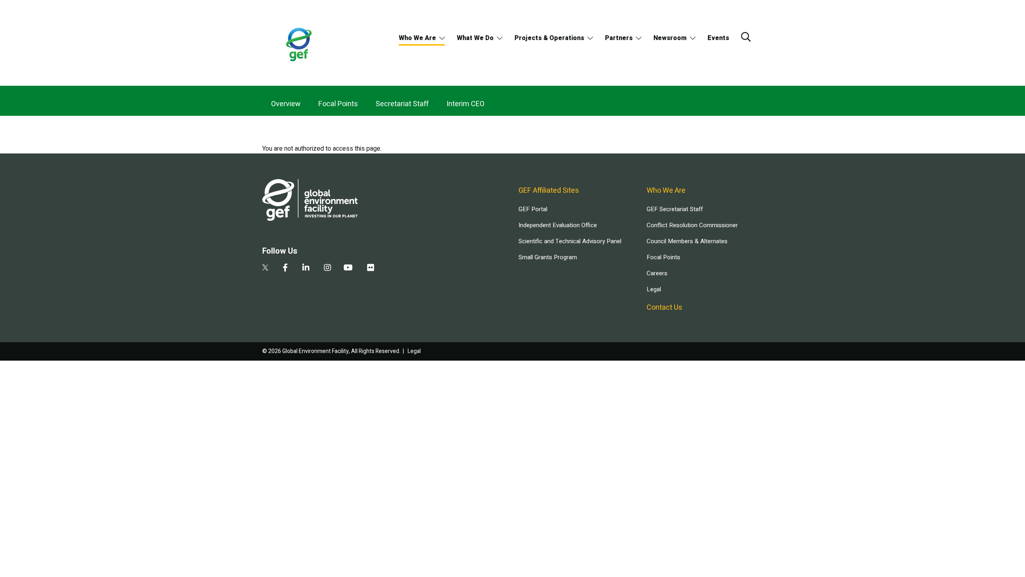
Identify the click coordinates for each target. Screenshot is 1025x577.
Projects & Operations (549, 38)
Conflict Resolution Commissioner (692, 225)
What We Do (475, 38)
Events (718, 38)
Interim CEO (465, 104)
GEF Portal (533, 209)
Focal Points (338, 104)
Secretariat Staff (402, 104)
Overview (286, 104)
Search (746, 37)
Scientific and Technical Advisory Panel (570, 241)
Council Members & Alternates (687, 241)
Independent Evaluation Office (558, 225)
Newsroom (670, 38)
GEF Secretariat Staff (675, 209)
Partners (619, 38)
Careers (657, 273)
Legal (654, 289)
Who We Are (417, 38)
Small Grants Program (548, 257)
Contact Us (664, 307)
